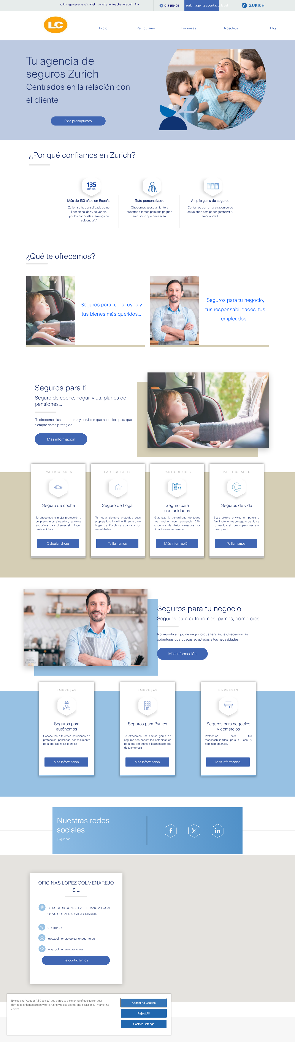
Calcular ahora (58, 543)
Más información (61, 439)
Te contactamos (76, 960)
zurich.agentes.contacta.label (202, 5)
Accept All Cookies (143, 1002)
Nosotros (231, 28)
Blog (273, 28)
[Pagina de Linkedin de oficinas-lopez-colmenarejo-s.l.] (218, 831)
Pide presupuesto (78, 121)
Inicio (103, 28)
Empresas (188, 28)
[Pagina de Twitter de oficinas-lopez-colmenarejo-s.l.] (194, 831)
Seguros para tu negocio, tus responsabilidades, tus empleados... (235, 309)
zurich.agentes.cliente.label (115, 4)
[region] (89, 1014)
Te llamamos (117, 543)
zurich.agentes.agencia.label (77, 4)
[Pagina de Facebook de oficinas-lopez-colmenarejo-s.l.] (171, 831)
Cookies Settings (143, 1024)
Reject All (144, 1013)
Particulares (146, 28)
